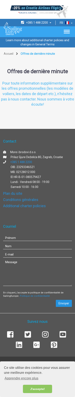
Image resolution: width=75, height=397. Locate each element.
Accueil (8, 53)
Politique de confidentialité (35, 296)
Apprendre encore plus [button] (21, 378)
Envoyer (64, 303)
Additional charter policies (24, 206)
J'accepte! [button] (37, 389)
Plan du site (12, 193)
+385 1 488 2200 (21, 162)
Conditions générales (20, 199)
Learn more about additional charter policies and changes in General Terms (37, 42)
